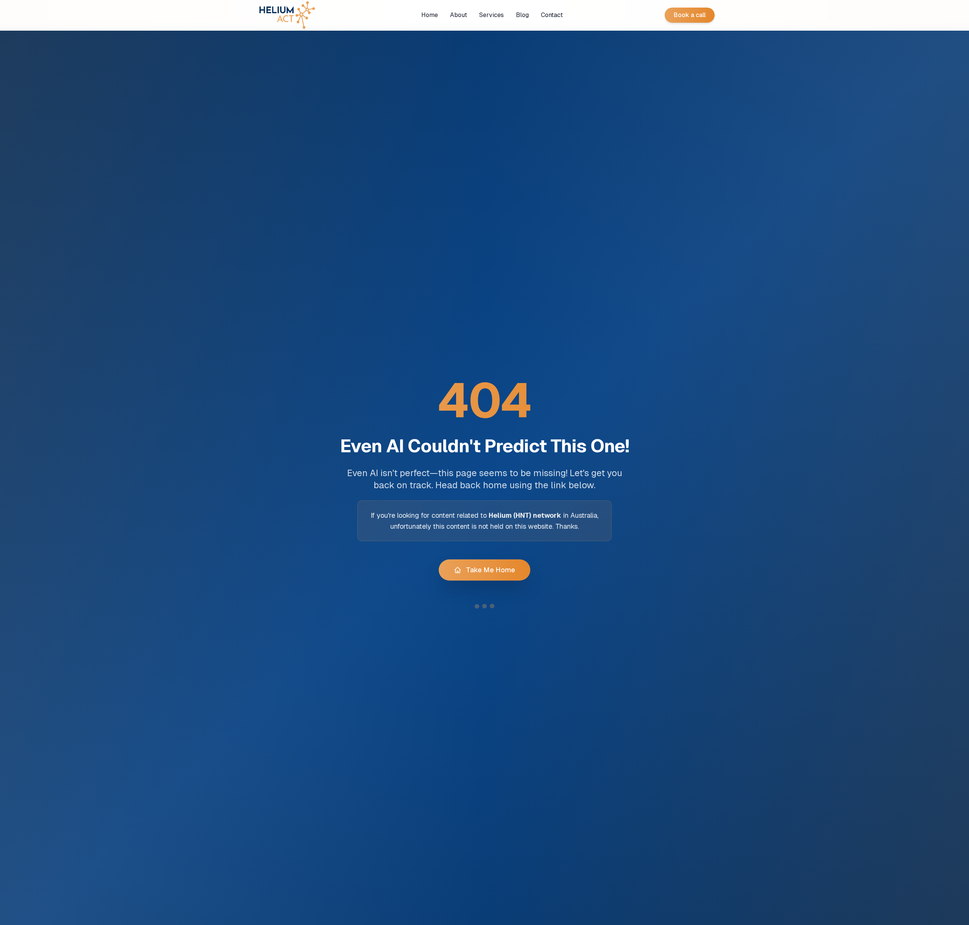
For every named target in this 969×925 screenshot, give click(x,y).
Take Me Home (490, 569)
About (458, 15)
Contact (552, 15)
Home (429, 15)
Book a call (690, 15)
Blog (522, 15)
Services (491, 15)
